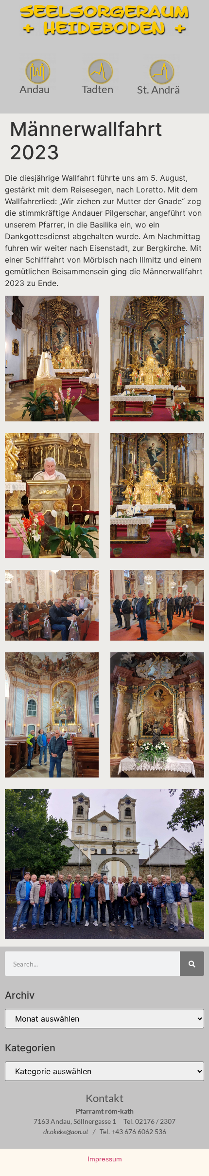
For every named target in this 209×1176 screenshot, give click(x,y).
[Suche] (192, 963)
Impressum (104, 1159)
